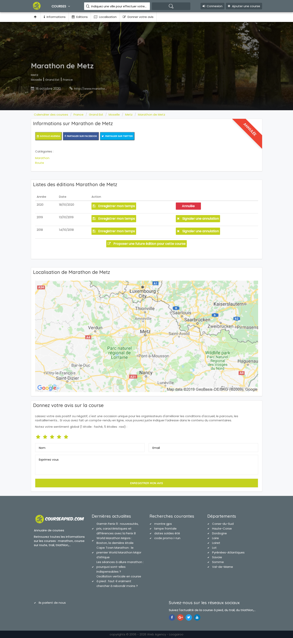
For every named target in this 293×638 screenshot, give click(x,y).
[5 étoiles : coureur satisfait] (52, 436)
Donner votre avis (140, 17)
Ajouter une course (245, 6)
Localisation (107, 17)
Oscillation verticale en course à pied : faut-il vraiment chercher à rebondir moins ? (118, 581)
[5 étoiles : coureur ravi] (66, 436)
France (68, 80)
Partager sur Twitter (119, 136)
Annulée (188, 206)
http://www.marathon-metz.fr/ (97, 89)
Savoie (217, 557)
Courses (59, 6)
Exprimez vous (49, 460)
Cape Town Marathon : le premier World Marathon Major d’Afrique (118, 552)
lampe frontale (165, 528)
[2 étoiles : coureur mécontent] (45, 436)
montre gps (163, 524)
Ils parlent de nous (52, 603)
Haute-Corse (222, 528)
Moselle (36, 80)
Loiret (216, 543)
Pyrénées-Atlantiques (228, 552)
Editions (82, 17)
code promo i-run (167, 538)
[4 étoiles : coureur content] (59, 436)
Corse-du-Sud (223, 524)
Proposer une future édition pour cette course (149, 243)
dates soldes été (167, 533)
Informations (56, 17)
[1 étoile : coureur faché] (38, 436)
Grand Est (52, 80)
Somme (218, 562)
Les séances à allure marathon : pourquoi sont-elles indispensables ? (120, 567)
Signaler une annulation (200, 218)
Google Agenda (50, 136)
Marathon (42, 158)
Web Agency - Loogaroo (165, 634)
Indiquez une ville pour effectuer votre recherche (119, 6)
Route (39, 163)
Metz (34, 75)
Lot (214, 548)
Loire (215, 538)
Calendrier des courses (51, 114)
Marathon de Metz (151, 114)
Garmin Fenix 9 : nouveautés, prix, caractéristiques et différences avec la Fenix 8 (117, 528)
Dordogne (219, 533)
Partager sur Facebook (82, 136)
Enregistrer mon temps (116, 206)
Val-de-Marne (222, 567)
